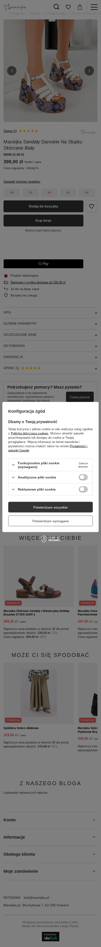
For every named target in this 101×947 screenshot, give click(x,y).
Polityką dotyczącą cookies (29, 433)
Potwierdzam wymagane (50, 521)
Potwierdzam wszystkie (50, 507)
